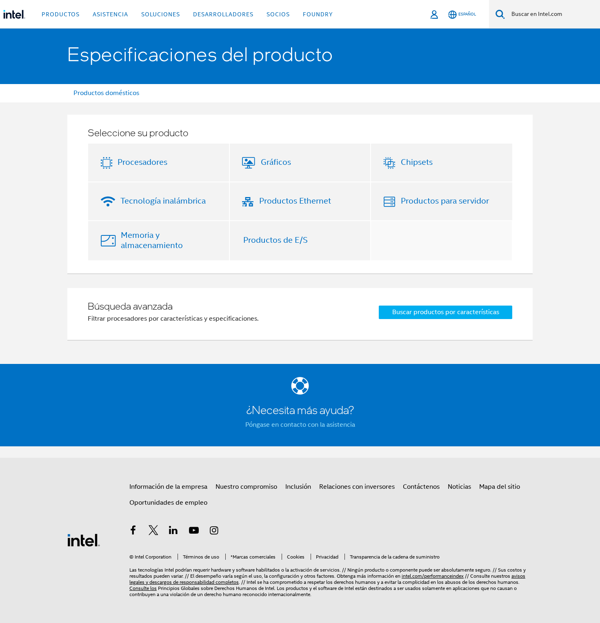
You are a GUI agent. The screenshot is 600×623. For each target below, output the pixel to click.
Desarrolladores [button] (223, 14)
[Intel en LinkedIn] (173, 531)
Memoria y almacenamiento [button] (152, 240)
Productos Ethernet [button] (295, 201)
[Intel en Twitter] (153, 531)
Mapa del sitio (499, 487)
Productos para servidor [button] (445, 201)
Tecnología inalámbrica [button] (163, 201)
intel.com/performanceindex (433, 576)
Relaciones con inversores (357, 487)
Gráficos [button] (276, 162)
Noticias (459, 487)
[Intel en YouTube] (194, 531)
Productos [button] (61, 14)
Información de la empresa (168, 487)
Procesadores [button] (142, 162)
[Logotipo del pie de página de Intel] (83, 540)
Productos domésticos (106, 93)
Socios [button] (278, 14)
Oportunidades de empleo (168, 503)
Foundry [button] (318, 14)
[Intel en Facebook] (133, 531)
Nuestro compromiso (246, 487)
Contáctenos (421, 487)
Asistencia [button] (110, 14)
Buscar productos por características (445, 312)
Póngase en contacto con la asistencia (300, 425)
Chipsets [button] (417, 162)
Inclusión (298, 487)
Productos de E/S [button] (275, 240)
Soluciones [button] (160, 14)
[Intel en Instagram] (214, 531)
